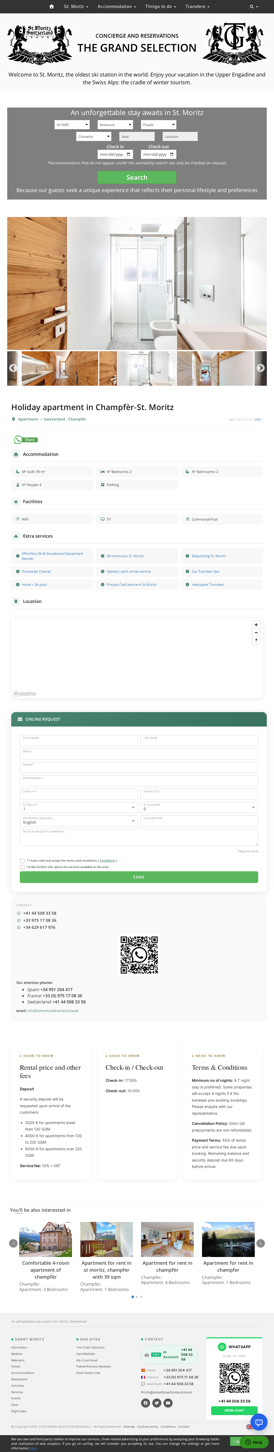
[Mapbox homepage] (24, 694)
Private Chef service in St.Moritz (132, 584)
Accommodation (115, 6)
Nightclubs (18, 1411)
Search (137, 177)
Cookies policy (148, 1426)
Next (261, 368)
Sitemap (129, 1426)
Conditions (107, 860)
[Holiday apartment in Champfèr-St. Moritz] (137, 283)
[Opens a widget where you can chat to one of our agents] (254, 1442)
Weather (16, 1354)
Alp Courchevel (86, 1360)
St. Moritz (75, 6)
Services (17, 1392)
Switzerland (55, 419)
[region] (137, 658)
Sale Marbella (85, 1354)
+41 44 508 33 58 (178, 1384)
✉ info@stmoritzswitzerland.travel (166, 1392)
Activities (17, 1386)
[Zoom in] (256, 625)
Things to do (159, 6)
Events (16, 1398)
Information (19, 1347)
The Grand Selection (90, 1347)
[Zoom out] (256, 632)
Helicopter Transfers (208, 584)
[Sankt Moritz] (52, 6)
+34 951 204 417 (177, 1370)
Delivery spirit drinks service (129, 571)
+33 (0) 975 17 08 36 (180, 1377)
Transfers (196, 6)
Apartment (28, 419)
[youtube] (168, 1403)
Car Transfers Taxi (205, 571)
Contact (184, 1426)
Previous (13, 368)
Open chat (234, 1410)
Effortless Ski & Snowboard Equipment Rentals (52, 556)
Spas (14, 1405)
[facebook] (145, 1403)
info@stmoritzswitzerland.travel (53, 1010)
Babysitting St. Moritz (209, 555)
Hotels (15, 1366)
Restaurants (19, 1379)
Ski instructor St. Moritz (125, 555)
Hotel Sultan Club (88, 1373)
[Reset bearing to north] (256, 640)
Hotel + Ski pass (34, 584)
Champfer (77, 419)
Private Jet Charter (36, 571)
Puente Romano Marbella (93, 1366)
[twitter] (156, 1403)
